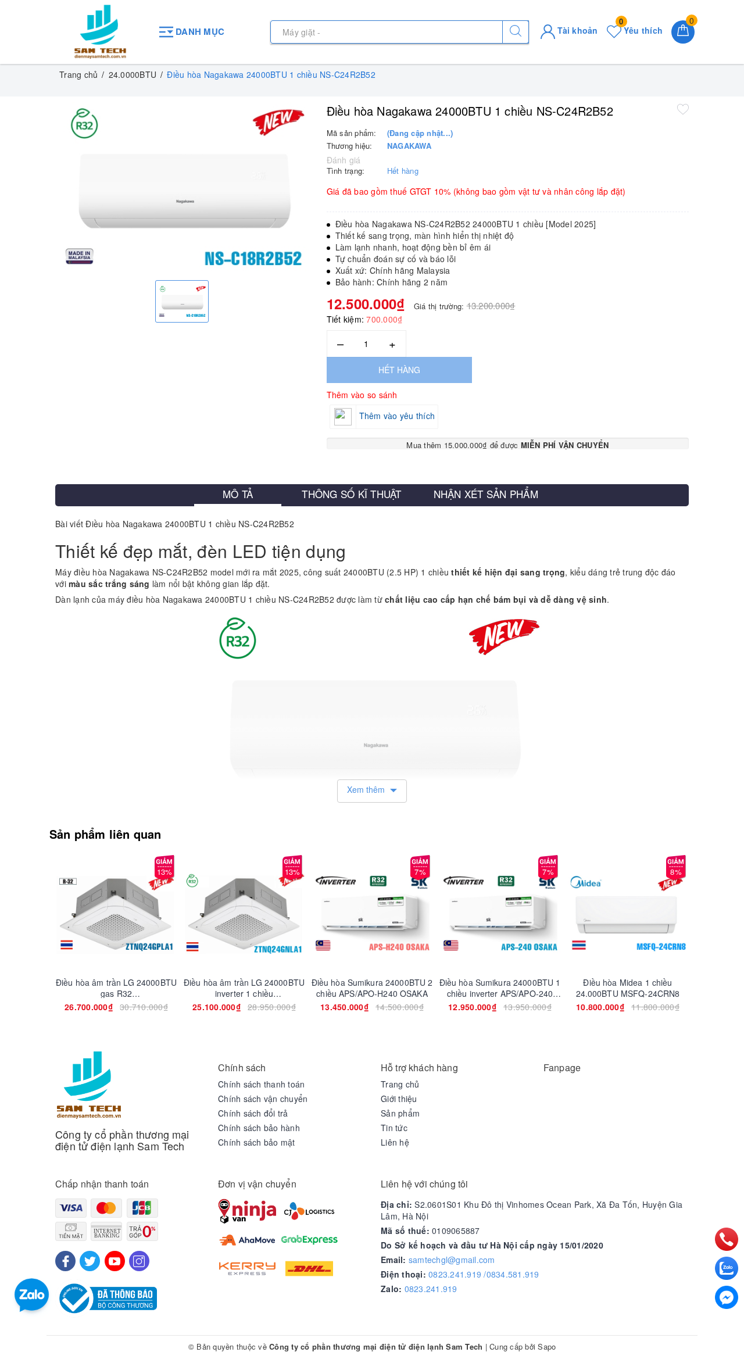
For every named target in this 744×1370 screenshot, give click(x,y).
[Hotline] (727, 1239)
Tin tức (394, 1127)
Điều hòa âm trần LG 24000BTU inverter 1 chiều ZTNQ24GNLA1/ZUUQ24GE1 (244, 987)
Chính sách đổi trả (253, 1113)
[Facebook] (65, 1261)
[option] (182, 186)
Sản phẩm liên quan (105, 833)
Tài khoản (576, 30)
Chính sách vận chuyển (262, 1098)
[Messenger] (726, 1297)
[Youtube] (115, 1261)
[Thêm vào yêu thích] (683, 108)
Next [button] (720, 947)
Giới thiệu (399, 1098)
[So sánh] (171, 913)
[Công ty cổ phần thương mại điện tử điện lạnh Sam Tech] (100, 32)
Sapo (547, 1346)
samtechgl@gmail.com (452, 1259)
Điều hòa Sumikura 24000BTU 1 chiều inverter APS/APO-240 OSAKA (500, 987)
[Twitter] (90, 1261)
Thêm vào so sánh (362, 394)
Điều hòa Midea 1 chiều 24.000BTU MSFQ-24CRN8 (628, 987)
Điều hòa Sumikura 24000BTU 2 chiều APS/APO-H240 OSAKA (372, 987)
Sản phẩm (400, 1113)
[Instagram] (139, 1261)
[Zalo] (726, 1268)
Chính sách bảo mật (256, 1142)
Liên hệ (395, 1142)
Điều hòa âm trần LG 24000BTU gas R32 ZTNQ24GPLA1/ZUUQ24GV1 (116, 987)
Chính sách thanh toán (261, 1084)
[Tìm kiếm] (515, 32)
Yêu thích (641, 30)
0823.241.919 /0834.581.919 (483, 1274)
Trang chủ (400, 1084)
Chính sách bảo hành (259, 1127)
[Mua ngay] (61, 913)
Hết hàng (399, 369)
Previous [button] (23, 947)
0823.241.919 (431, 1288)
